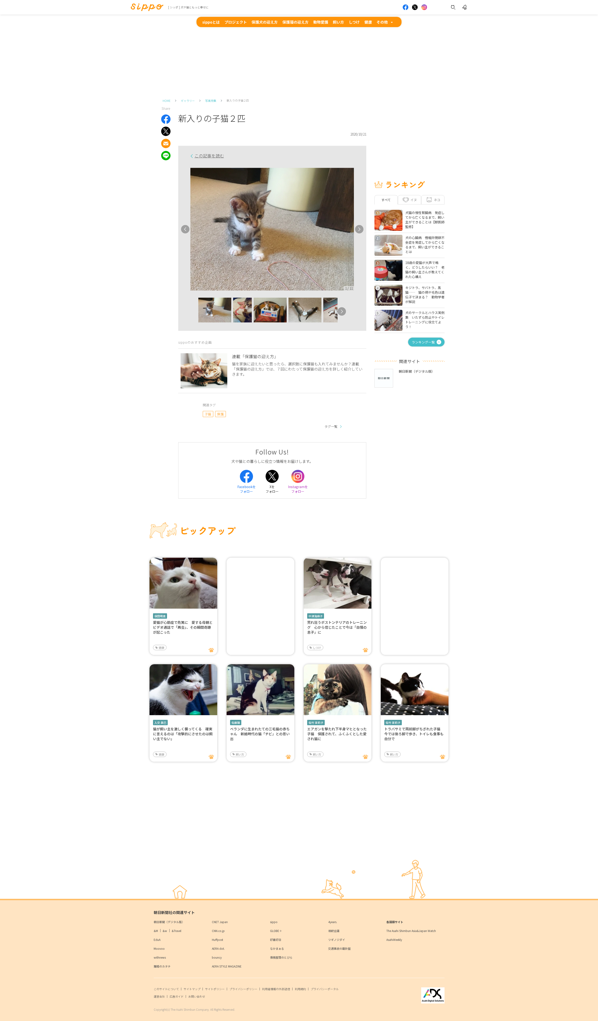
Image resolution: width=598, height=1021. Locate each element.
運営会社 (159, 996)
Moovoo (159, 948)
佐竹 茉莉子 (316, 723)
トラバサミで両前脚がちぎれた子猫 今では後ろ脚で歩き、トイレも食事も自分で (414, 733)
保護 (220, 414)
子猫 (208, 414)
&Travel (176, 931)
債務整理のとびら (281, 957)
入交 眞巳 (160, 723)
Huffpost (217, 940)
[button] (194, 311)
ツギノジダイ (336, 940)
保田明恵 (160, 616)
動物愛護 (320, 22)
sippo (274, 922)
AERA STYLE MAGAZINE (227, 966)
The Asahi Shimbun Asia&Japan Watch (411, 931)
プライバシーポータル (325, 989)
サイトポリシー (215, 989)
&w (165, 931)
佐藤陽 (235, 723)
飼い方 (338, 22)
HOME (167, 101)
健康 (368, 22)
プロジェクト (235, 22)
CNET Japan (220, 922)
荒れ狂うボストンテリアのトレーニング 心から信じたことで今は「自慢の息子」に (337, 627)
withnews (160, 957)
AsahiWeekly (394, 940)
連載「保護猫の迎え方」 (255, 356)
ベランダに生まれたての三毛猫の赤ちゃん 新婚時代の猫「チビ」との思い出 (260, 733)
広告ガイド (177, 996)
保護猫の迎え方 (295, 22)
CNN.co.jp (218, 931)
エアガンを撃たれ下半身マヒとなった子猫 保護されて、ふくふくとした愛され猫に (337, 733)
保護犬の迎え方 (265, 22)
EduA (157, 940)
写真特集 (210, 101)
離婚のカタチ (162, 966)
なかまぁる (277, 948)
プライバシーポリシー (243, 989)
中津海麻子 (316, 616)
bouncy (217, 957)
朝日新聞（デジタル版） (169, 922)
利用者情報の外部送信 (276, 989)
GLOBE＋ (276, 931)
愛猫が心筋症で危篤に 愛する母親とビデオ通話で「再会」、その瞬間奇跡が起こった (183, 627)
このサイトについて (166, 989)
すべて (386, 199)
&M (156, 931)
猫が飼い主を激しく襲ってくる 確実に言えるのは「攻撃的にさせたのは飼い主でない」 (183, 733)
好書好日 (275, 940)
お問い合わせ (196, 996)
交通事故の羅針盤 (339, 948)
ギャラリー (188, 101)
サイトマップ (192, 989)
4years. (332, 922)
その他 (382, 22)
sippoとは (211, 22)
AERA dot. (218, 948)
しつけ (354, 22)
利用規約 (300, 989)
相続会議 (333, 931)
